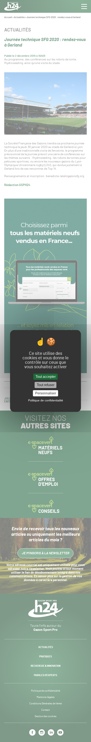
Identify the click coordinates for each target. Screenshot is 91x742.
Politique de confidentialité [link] (45, 400)
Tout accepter (46, 376)
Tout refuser (45, 385)
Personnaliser (45, 393)
